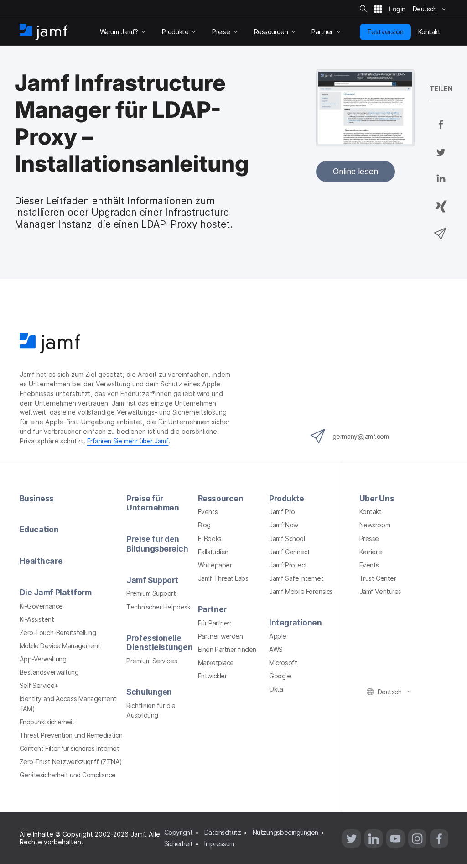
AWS (276, 649)
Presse (369, 538)
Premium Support (151, 593)
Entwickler (212, 676)
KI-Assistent (37, 619)
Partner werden (220, 636)
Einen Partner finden (227, 649)
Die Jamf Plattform (56, 592)
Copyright (178, 832)
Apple (277, 636)
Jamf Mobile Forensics (301, 591)
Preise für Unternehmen (152, 503)
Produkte (286, 498)
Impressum (219, 844)
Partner (212, 609)
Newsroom (374, 525)
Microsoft (283, 662)
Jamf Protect (288, 565)
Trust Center (377, 578)
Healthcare (41, 561)
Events (208, 511)
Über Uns (376, 498)
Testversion (385, 32)
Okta (276, 689)
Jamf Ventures (380, 591)
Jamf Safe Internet (296, 578)
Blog (204, 525)
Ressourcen (221, 498)
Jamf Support (152, 580)
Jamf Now (283, 525)
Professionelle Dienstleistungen (159, 642)
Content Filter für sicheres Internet (69, 748)
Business (37, 498)
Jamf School (287, 538)
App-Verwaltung (43, 659)
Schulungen (149, 692)
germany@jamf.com (360, 436)
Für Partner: (215, 623)
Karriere (370, 552)
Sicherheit (178, 844)
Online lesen (355, 171)
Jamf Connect (289, 552)
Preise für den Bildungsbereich (157, 543)
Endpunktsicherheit (47, 722)
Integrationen (295, 622)
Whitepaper (215, 565)
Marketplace (216, 662)
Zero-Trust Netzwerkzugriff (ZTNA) (71, 761)
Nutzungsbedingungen (285, 832)
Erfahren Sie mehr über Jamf (128, 441)
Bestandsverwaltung (49, 672)
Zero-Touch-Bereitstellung (58, 632)
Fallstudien (213, 552)
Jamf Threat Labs (223, 578)
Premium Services (151, 661)
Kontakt (370, 511)
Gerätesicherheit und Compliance (68, 775)
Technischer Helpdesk (158, 607)
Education (39, 529)
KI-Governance (41, 606)
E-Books (210, 538)
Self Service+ (39, 685)
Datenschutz (222, 832)
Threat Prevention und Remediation (71, 735)
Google (280, 676)
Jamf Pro (282, 511)
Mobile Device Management (60, 646)
